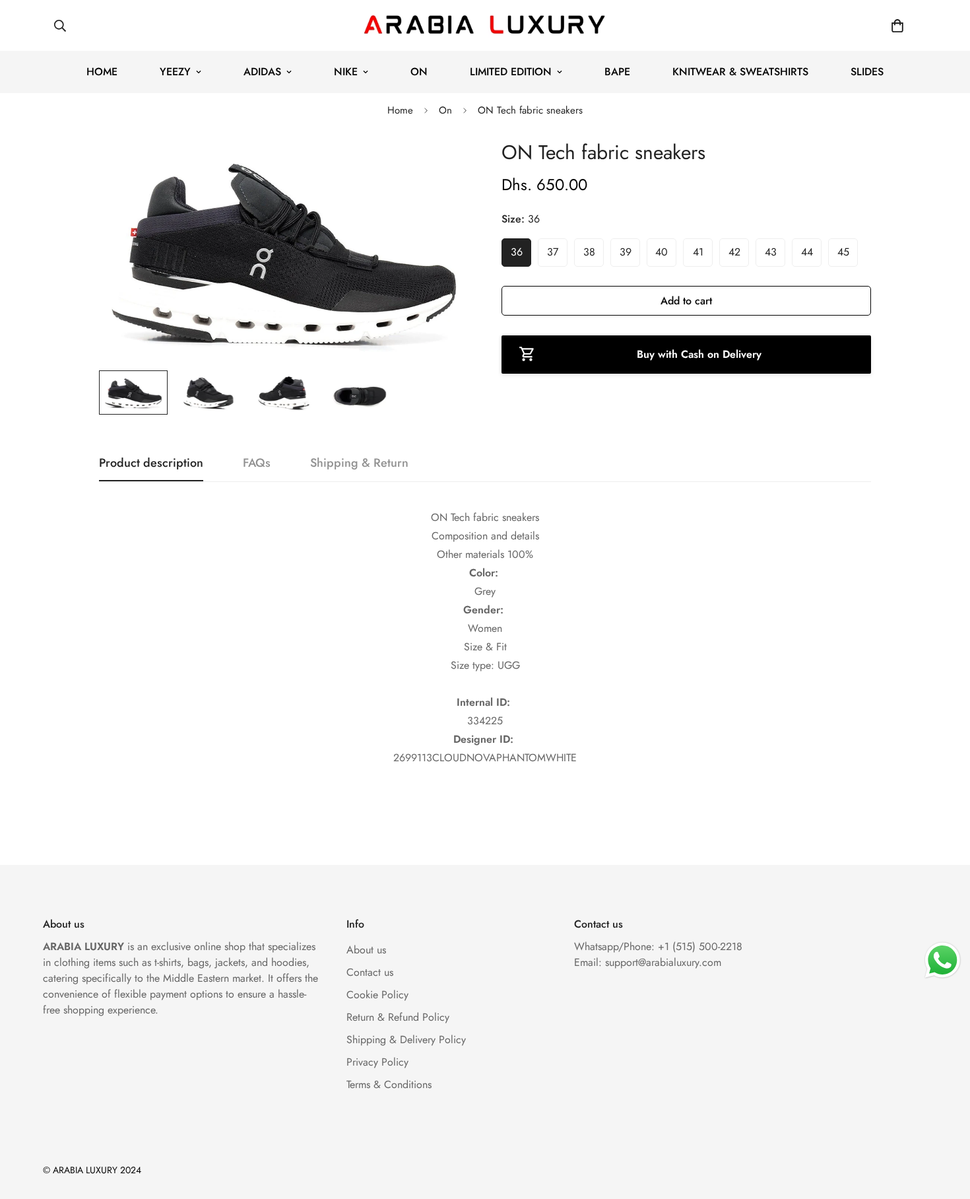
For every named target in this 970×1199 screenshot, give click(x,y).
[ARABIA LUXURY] (485, 25)
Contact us (369, 972)
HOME (101, 71)
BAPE (617, 71)
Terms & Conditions (389, 1084)
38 (589, 251)
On (445, 110)
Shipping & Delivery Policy (406, 1039)
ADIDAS (262, 71)
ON (419, 71)
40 (661, 251)
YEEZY (175, 71)
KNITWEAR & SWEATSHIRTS (740, 71)
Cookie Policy (377, 994)
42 (734, 251)
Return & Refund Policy (397, 1017)
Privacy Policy (377, 1062)
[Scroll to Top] (944, 1127)
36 (517, 251)
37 (552, 251)
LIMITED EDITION (511, 71)
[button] (897, 26)
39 (625, 251)
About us (366, 949)
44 (807, 251)
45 (843, 251)
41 (698, 251)
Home (400, 110)
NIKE (346, 71)
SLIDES (867, 71)
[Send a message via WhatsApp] (942, 960)
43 (771, 251)
